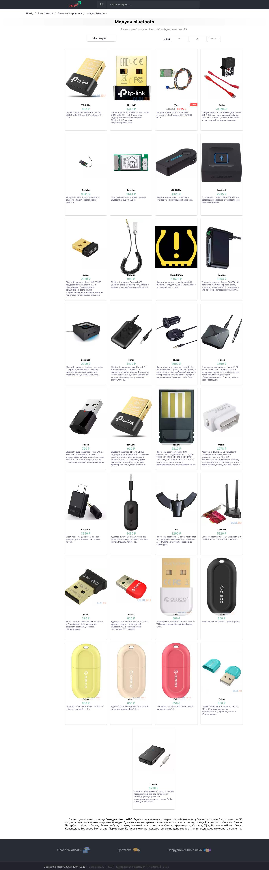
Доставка (125, 850)
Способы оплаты (69, 850)
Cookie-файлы (96, 866)
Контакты (154, 866)
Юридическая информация (130, 866)
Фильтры (99, 38)
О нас (166, 866)
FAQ (110, 866)
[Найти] (101, 4)
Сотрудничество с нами (185, 850)
